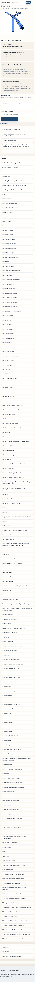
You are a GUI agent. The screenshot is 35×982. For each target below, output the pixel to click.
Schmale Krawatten (7, 832)
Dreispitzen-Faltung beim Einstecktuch (13, 477)
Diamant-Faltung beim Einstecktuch (12, 405)
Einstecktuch (6, 512)
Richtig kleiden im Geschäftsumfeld (12, 818)
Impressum (5, 595)
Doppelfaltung (6, 459)
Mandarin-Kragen (7, 764)
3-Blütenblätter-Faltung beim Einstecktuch (14, 163)
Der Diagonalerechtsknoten (10, 257)
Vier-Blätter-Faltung (8, 869)
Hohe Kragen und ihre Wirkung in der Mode (14, 586)
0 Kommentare (24, 8)
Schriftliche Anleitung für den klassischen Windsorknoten (14, 837)
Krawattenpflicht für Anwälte (10, 736)
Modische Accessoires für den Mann (12, 782)
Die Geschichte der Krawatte (10, 423)
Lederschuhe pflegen (8, 754)
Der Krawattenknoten (8, 333)
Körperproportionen (8, 637)
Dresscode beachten (8, 499)
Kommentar (4, 101)
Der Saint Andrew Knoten (9, 378)
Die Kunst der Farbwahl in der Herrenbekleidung (16, 441)
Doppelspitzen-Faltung (8, 468)
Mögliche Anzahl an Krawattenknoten (13, 787)
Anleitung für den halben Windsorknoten (14, 185)
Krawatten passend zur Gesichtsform (12, 673)
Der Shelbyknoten (7, 383)
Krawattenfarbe (6, 686)
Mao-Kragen (5, 773)
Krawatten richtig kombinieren (11, 677)
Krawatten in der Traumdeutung (11, 668)
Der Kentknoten (6, 320)
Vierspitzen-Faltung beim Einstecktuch (13, 874)
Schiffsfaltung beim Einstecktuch (11, 827)
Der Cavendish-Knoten (8, 239)
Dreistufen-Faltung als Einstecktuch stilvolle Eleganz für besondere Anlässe (17, 482)
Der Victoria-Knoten (8, 392)
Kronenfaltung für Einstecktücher (11, 749)
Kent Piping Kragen (7, 614)
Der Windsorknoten (8, 401)
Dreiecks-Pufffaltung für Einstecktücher (13, 473)
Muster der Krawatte (8, 791)
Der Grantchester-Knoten (9, 293)
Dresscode (5, 494)
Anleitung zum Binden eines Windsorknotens (15, 190)
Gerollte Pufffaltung (8, 539)
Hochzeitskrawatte (7, 581)
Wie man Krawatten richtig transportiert (13, 925)
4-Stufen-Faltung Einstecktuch (10, 167)
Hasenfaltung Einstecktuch (9, 559)
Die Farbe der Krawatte (8, 414)
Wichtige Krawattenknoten (9, 903)
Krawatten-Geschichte (8, 682)
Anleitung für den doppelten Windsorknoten (15, 181)
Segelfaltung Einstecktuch (9, 842)
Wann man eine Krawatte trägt (11, 883)
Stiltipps (4, 851)
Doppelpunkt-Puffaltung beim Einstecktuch (14, 464)
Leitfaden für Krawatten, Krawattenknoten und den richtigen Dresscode (16, 759)
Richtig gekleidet (7, 814)
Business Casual (7, 212)
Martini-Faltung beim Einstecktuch (12, 778)
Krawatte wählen (7, 655)
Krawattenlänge (6, 713)
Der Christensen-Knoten (9, 243)
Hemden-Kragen (7, 572)
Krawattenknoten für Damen (10, 700)
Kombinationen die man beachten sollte (13, 628)
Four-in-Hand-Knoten (8, 535)
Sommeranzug (6, 847)
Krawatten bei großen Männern (11, 659)
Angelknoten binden (8, 176)
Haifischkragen (6, 554)
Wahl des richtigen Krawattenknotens (13, 878)
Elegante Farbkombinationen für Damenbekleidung (17, 516)
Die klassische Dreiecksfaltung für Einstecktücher (16, 428)
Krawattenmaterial (7, 718)
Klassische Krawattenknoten (10, 619)
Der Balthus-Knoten (8, 234)
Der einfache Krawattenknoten (11, 279)
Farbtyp (4, 521)
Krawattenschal (6, 740)
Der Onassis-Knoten (8, 347)
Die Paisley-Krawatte (8, 450)
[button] (13, 22)
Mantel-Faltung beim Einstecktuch (12, 769)
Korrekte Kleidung (7, 641)
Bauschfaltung (6, 199)
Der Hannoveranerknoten (9, 306)
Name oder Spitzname (7, 111)
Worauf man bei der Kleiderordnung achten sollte (16, 934)
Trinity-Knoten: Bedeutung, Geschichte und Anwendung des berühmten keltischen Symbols (15, 145)
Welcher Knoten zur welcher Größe (12, 894)
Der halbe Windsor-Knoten (10, 297)
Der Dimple (5, 261)
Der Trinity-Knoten (7, 387)
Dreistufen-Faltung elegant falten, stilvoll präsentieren (13, 489)
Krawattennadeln (7, 727)
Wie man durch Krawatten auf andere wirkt (14, 921)
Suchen (28, 2)
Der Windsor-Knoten (8, 396)
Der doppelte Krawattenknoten (11, 270)
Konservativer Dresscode (9, 632)
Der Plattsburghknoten (8, 365)
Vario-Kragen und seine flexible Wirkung (13, 865)
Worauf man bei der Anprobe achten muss (14, 930)
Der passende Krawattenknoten (11, 356)
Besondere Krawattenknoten (10, 208)
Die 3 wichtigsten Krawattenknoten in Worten (15, 410)
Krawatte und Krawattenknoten (11, 129)
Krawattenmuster (7, 722)
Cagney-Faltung (6, 217)
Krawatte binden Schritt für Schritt (12, 646)
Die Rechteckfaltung (8, 455)
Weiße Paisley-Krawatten (9, 151)
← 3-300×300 (4, 123)
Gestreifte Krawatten (8, 550)
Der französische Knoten (9, 288)
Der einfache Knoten (8, 275)
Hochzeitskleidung (7, 577)
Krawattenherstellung (8, 691)
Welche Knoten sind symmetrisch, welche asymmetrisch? (14, 888)
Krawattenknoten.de (5, 2)
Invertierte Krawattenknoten (10, 599)
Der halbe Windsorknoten (9, 302)
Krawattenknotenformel (9, 709)
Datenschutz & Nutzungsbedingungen (13, 956)
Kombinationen (6, 623)
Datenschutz (5, 226)
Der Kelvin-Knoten (7, 315)
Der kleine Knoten (7, 324)
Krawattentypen (6, 745)
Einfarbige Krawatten (8, 508)
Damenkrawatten (7, 221)
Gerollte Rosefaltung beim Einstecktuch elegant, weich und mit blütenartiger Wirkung (16, 544)
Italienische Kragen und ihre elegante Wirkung (15, 604)
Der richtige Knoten (7, 374)
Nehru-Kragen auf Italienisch (10, 800)
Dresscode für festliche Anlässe (11, 503)
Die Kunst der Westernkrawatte (11, 446)
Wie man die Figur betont (9, 916)
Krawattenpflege (7, 731)
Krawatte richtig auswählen (10, 650)
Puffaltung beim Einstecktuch (10, 809)
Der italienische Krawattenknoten (11, 311)
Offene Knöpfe (6, 805)
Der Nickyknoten (7, 342)
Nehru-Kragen (6, 796)
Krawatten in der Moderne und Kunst (12, 664)
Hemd (4, 568)
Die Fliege (5, 419)
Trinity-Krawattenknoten (9, 140)
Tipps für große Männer (9, 860)
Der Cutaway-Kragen (8, 252)
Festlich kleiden (6, 526)
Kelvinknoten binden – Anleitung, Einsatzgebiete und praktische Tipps (17, 609)
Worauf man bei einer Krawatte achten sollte (15, 939)
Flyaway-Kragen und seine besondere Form (14, 530)
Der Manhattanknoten (8, 338)
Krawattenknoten (7, 695)
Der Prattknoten (6, 369)
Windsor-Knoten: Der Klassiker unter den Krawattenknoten (14, 135)
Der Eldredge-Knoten (8, 284)
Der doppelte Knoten (8, 266)
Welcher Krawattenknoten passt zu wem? (14, 898)
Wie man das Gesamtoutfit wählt (11, 912)
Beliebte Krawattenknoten (9, 203)
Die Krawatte (6, 432)
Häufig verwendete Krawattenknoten (12, 563)
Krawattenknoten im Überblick (11, 704)
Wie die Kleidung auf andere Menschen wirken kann (17, 907)
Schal (3, 823)
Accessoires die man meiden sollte (12, 172)
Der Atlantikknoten (7, 230)
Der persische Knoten (8, 360)
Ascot (4, 194)
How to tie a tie (6, 590)
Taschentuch (5, 856)
